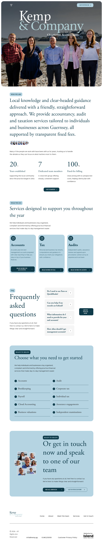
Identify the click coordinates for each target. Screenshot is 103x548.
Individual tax (62, 396)
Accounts (22, 381)
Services (76, 516)
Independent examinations (68, 412)
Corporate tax (62, 389)
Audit (59, 381)
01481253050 (47, 537)
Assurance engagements (67, 404)
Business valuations (27, 412)
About (50, 516)
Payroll (21, 396)
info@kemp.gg (32, 537)
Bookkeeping (24, 389)
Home (42, 516)
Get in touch (88, 516)
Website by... (88, 533)
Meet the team (63, 516)
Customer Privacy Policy (67, 537)
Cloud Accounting (27, 404)
